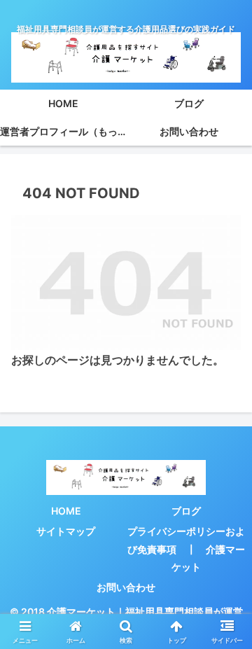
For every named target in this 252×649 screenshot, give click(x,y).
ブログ (186, 511)
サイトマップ (65, 531)
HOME (66, 511)
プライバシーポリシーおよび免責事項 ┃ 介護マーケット (186, 548)
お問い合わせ (126, 587)
